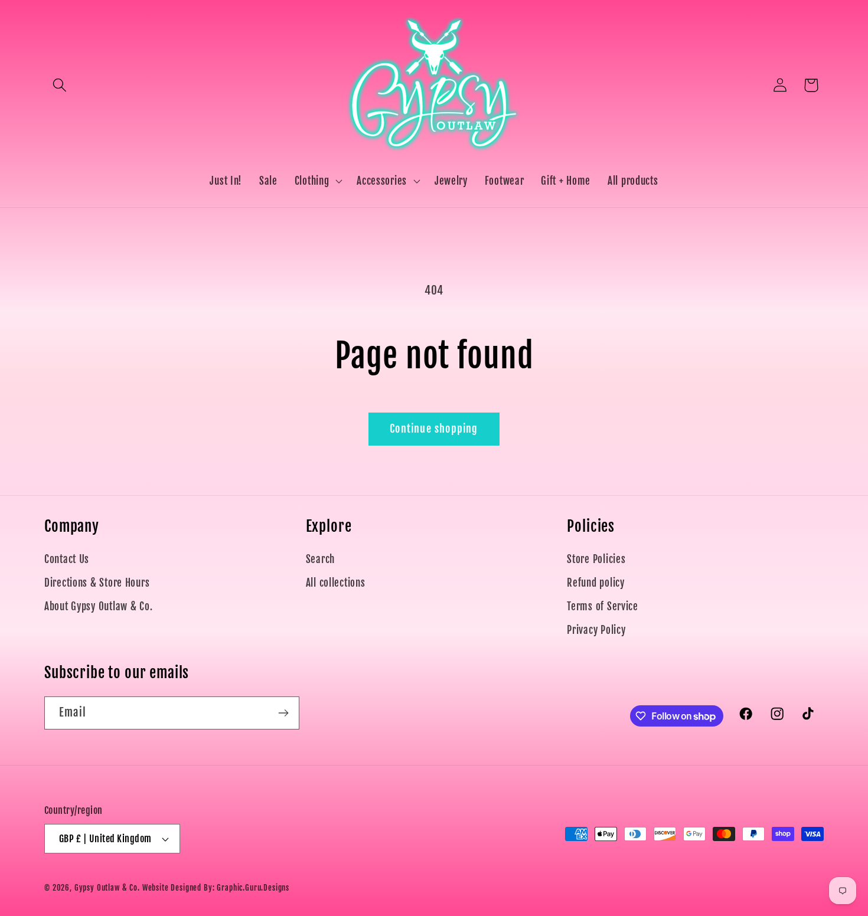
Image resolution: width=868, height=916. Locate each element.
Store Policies (596, 559)
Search (320, 559)
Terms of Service (602, 606)
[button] (60, 85)
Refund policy (595, 583)
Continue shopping (434, 428)
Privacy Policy (596, 630)
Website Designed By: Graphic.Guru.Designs (215, 887)
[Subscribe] (283, 712)
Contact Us (66, 559)
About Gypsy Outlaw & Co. (98, 606)
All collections (336, 583)
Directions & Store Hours (96, 583)
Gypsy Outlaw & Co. (107, 887)
